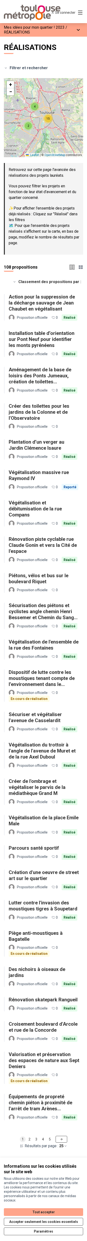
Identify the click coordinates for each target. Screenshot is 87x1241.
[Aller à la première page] (33, 12)
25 (61, 1146)
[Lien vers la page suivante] (61, 1139)
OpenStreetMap (54, 155)
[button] (28, 126)
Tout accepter (43, 1212)
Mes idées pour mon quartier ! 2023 (34, 27)
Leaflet (34, 155)
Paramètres (43, 1231)
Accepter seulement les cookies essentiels (43, 1222)
